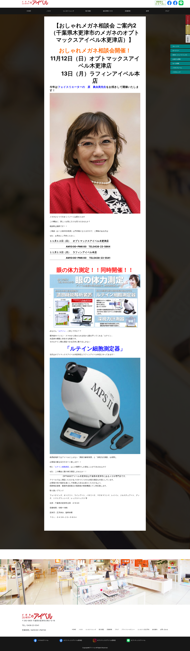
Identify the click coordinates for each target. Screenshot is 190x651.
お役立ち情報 (176, 59)
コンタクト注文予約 (143, 629)
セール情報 (176, 63)
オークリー (176, 50)
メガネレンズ (176, 72)
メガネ (49, 11)
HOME (29, 11)
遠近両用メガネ (108, 11)
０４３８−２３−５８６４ (67, 517)
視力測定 (88, 11)
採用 (147, 11)
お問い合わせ (188, 39)
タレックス (176, 46)
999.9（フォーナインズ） (180, 55)
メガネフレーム (177, 68)
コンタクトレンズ (68, 11)
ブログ (167, 11)
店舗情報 (127, 11)
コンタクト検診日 (188, 19)
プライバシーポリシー (128, 629)
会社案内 (154, 629)
